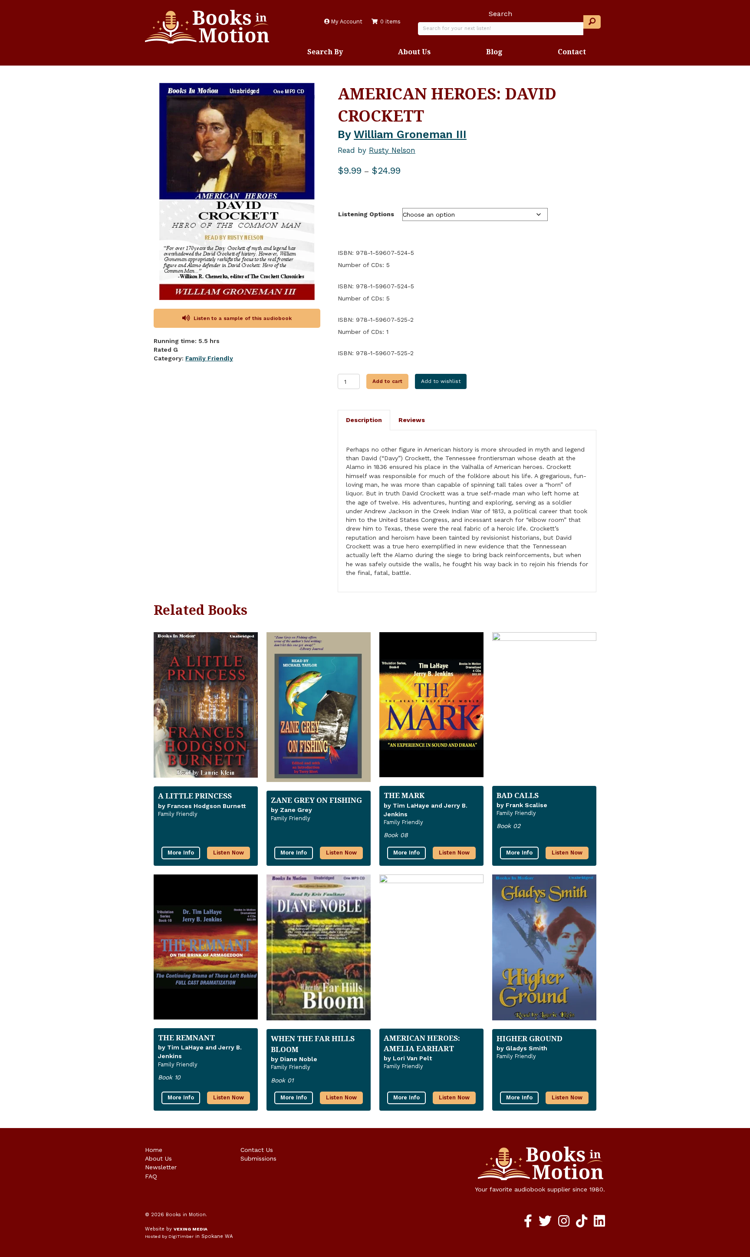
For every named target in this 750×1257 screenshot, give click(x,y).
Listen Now (228, 852)
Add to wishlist (441, 381)
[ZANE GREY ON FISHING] (318, 710)
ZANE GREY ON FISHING (316, 800)
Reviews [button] (411, 419)
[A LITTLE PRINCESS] (206, 708)
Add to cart (387, 381)
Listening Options (366, 214)
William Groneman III (410, 134)
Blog (494, 51)
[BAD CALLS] (544, 708)
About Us (414, 51)
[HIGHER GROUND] (544, 950)
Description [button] (364, 419)
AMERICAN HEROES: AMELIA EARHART (422, 1043)
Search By (325, 51)
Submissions (258, 1158)
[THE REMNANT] (206, 950)
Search (500, 14)
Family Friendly (209, 358)
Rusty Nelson (392, 150)
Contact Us (256, 1149)
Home (153, 1149)
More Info (181, 852)
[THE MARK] (431, 708)
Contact (572, 51)
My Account (345, 21)
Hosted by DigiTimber (169, 1236)
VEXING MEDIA (190, 1229)
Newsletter (161, 1167)
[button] (592, 22)
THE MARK (404, 795)
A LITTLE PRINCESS (195, 796)
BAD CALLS (518, 795)
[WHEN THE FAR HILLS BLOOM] (318, 950)
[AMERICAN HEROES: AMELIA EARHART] (431, 950)
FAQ (151, 1176)
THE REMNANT (186, 1038)
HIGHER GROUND (529, 1038)
